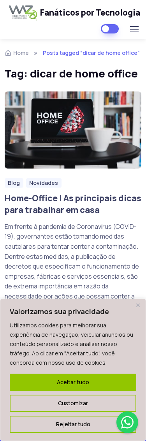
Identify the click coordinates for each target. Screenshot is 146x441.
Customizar (73, 403)
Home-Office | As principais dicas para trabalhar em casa (73, 203)
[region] (73, 370)
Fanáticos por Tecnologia (87, 12)
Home (21, 52)
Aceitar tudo (73, 382)
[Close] (137, 305)
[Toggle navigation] (134, 29)
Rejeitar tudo (73, 424)
